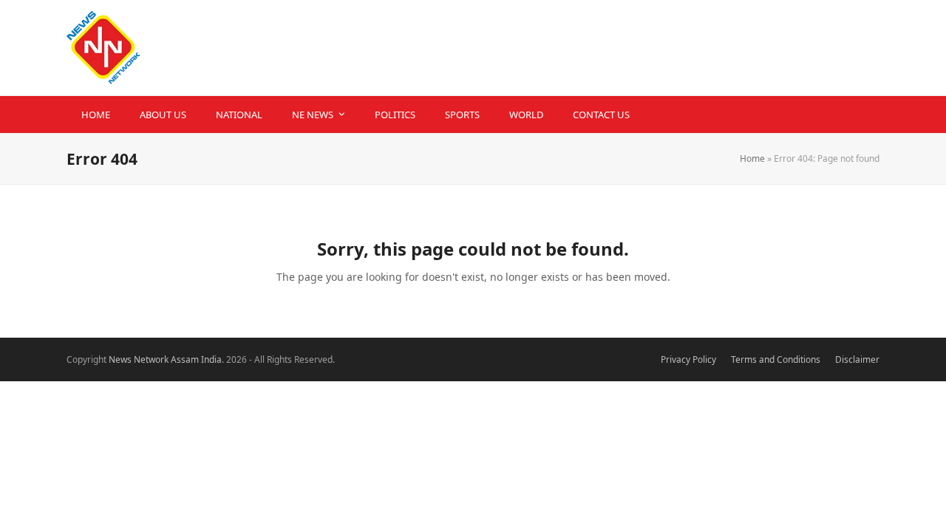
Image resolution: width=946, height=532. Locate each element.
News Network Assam (154, 359)
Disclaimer (857, 359)
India (211, 359)
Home (752, 158)
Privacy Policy (688, 359)
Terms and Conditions (775, 359)
